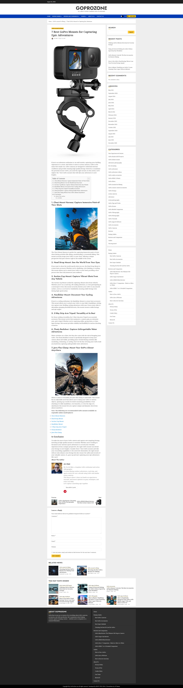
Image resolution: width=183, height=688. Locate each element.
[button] (125, 16)
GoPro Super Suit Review (117, 277)
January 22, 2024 (64, 574)
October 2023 (112, 127)
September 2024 (112, 93)
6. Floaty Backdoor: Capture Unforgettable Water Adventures (70, 190)
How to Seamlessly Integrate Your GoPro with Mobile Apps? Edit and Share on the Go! (125, 600)
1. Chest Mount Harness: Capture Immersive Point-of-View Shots (71, 181)
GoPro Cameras (112, 228)
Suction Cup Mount (57, 421)
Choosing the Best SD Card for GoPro (120, 266)
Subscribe (132, 16)
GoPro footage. (112, 191)
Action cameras (112, 194)
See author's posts (71, 487)
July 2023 (110, 137)
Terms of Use (113, 310)
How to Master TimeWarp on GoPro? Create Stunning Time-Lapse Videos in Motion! (96, 600)
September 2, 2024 (123, 604)
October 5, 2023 (92, 573)
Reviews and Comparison (71, 16)
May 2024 (111, 106)
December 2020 (112, 143)
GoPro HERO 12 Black (114, 178)
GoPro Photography (113, 215)
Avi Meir (56, 38)
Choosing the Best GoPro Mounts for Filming (95, 570)
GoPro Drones (112, 206)
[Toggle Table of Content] (87, 178)
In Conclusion (57, 194)
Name (53, 535)
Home (48, 16)
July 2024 (110, 99)
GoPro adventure (113, 169)
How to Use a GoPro (115, 294)
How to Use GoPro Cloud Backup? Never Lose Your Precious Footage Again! (67, 600)
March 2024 (111, 112)
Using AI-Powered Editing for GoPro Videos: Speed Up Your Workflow (96, 589)
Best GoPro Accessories (116, 259)
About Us (91, 16)
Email (53, 541)
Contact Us (100, 16)
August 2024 (111, 96)
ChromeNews (109, 686)
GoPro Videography (113, 212)
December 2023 (112, 121)
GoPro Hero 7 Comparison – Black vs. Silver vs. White (109, 643)
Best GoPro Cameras (115, 256)
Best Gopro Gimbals (115, 262)
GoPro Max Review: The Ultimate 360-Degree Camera (109, 633)
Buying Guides (56, 16)
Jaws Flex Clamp (56, 432)
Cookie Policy (113, 313)
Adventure (111, 197)
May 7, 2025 (110, 591)
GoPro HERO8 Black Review (117, 280)
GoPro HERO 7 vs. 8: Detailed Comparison (121, 288)
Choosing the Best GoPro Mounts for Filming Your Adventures (66, 570)
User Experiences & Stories (115, 153)
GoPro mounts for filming (57, 28)
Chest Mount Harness (58, 416)
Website (53, 547)
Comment (54, 516)
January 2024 (112, 118)
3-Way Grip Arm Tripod (58, 427)
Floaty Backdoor (56, 430)
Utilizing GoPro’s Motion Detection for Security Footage (66, 589)
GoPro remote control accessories (117, 187)
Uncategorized (112, 243)
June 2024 (111, 102)
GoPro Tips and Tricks (114, 203)
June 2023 (111, 140)
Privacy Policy (114, 307)
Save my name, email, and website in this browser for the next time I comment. (74, 552)
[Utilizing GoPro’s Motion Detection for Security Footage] (53, 589)
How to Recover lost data (116, 301)
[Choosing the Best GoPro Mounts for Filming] (82, 570)
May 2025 (111, 90)
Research (112, 320)
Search (112, 27)
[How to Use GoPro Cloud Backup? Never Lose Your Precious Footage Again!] (53, 600)
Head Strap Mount (57, 418)
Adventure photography (115, 163)
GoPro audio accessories (115, 175)
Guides (83, 16)
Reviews (110, 231)
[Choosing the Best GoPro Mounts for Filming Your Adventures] (53, 570)
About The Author (60, 196)
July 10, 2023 (62, 38)
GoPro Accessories (113, 225)
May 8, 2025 (92, 592)
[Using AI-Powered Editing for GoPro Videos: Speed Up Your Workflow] (82, 589)
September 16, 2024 (65, 603)
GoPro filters (111, 181)
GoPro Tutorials (112, 219)
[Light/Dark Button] (122, 16)
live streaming (112, 166)
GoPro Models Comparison (115, 209)
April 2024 (111, 109)
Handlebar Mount (57, 424)
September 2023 (112, 130)
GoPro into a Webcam (116, 297)
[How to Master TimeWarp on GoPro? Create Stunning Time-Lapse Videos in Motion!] (82, 600)
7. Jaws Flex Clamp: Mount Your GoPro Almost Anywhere (69, 192)
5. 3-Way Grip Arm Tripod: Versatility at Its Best (66, 188)
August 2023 (111, 134)
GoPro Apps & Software (114, 222)
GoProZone (91, 8)
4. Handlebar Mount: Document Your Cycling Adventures (69, 186)
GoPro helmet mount (114, 159)
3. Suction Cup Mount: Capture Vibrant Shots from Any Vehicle (70, 185)
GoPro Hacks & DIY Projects (116, 156)
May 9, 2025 (63, 592)
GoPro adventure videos (115, 172)
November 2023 (112, 124)
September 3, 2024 (94, 604)
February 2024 (112, 115)
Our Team (112, 316)
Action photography (113, 200)
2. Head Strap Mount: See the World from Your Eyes (67, 183)
